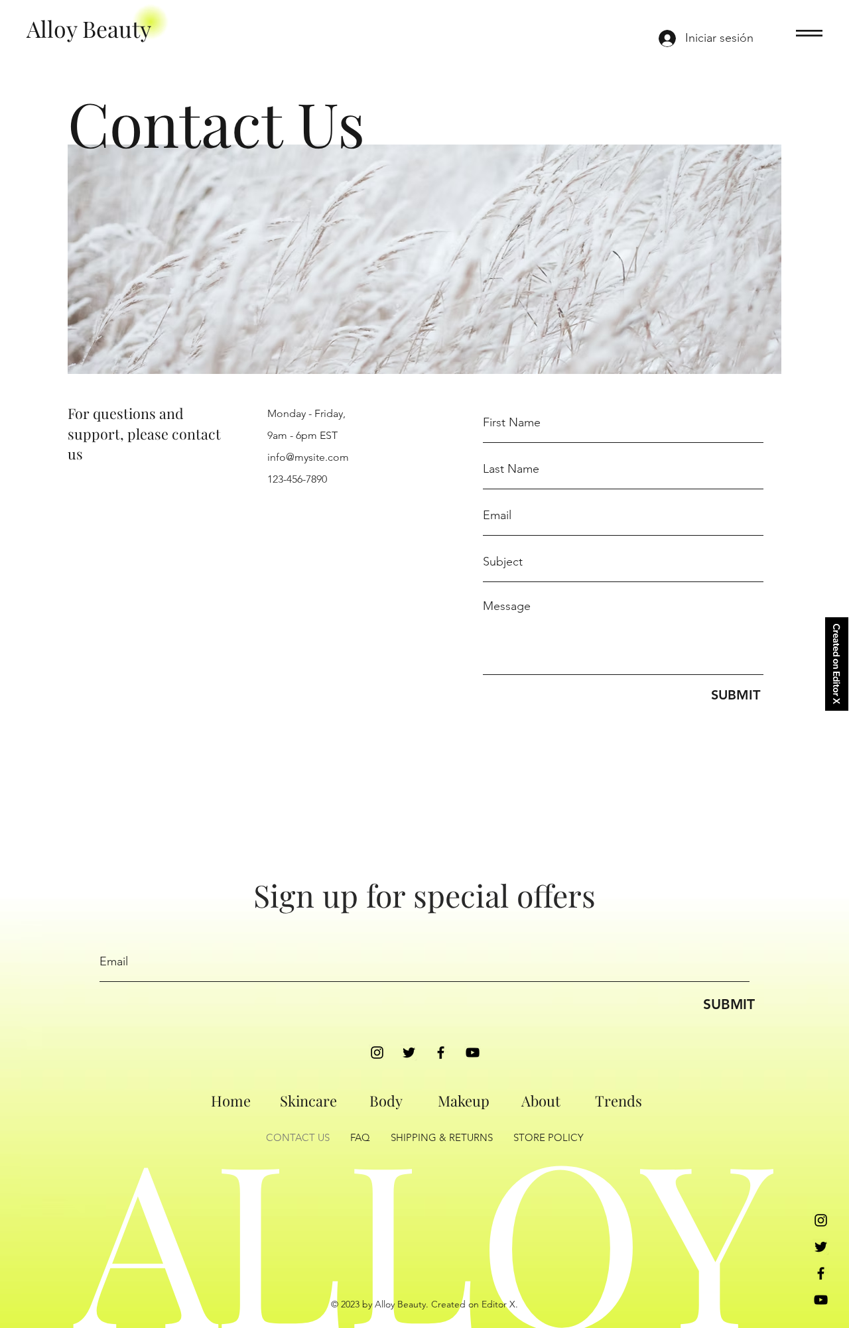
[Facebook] (440, 1052)
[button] (809, 33)
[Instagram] (377, 1052)
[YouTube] (472, 1052)
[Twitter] (409, 1052)
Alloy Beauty (89, 28)
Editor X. (500, 1304)
